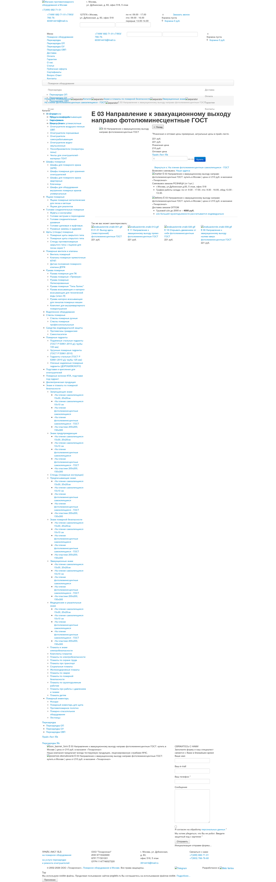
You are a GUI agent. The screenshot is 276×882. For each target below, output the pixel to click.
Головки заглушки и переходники (67, 215)
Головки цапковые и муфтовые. (66, 225)
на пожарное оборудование (56, 854)
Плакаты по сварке (60, 672)
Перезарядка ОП (56, 43)
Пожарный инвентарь (57, 698)
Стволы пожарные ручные (64, 318)
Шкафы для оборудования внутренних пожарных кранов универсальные (65, 190)
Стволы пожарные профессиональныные (62, 323)
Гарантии (52, 59)
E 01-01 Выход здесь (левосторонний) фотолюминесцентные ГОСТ (106, 233)
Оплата (51, 56)
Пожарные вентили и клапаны (62, 251)
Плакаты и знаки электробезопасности (61, 649)
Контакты (52, 78)
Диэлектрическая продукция (61, 382)
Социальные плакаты (61, 666)
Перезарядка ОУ (56, 46)
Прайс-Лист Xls (50, 736)
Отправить (182, 841)
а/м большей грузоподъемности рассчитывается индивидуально (190, 213)
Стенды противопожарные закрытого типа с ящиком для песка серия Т (65, 244)
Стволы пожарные (55, 314)
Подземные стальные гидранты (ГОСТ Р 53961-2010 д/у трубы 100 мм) (66, 343)
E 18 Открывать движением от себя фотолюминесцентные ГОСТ (180, 233)
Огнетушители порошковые (64, 132)
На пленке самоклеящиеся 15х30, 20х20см (68, 396)
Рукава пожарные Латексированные (59, 281)
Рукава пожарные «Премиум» (66, 276)
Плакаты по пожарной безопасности (61, 677)
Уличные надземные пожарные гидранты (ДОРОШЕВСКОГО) (66, 364)
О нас (50, 62)
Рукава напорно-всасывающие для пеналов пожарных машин (66, 300)
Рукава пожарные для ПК (63, 273)
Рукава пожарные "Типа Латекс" (67, 286)
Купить (199, 159)
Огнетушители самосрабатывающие (61, 137)
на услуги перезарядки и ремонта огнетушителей (55, 861)
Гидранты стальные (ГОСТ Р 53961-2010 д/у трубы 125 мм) (66, 358)
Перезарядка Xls (51, 743)
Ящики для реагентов (61, 206)
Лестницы (55, 717)
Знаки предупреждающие (63, 433)
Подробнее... (183, 875)
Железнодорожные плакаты (65, 669)
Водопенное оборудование (60, 311)
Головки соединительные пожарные (65, 209)
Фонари (54, 701)
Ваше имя (180, 755)
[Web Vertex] (227, 867)
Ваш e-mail (180, 766)
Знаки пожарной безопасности (66, 519)
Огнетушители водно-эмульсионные (61, 144)
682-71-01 (51, 9)
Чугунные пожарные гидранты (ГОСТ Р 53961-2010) (66, 351)
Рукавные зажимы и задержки (65, 228)
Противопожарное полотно (64, 707)
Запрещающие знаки (61, 391)
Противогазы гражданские (63, 330)
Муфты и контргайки (61, 212)
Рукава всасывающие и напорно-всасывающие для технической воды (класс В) (67, 292)
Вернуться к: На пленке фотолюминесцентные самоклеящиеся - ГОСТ (191, 167)
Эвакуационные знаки (61, 560)
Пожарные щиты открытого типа (67, 238)
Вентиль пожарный (60, 254)
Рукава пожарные (55, 270)
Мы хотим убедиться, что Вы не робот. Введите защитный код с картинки (200, 835)
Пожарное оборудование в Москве (101, 867)
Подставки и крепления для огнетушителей (60, 371)
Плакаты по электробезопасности (67, 656)
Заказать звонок (181, 14)
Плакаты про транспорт (62, 663)
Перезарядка (54, 40)
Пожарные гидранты (57, 337)
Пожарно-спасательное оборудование (62, 712)
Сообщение (181, 787)
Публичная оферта (57, 68)
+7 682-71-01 (56, 14)
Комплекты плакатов (61, 653)
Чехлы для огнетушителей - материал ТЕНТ (64, 157)
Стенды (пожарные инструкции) (67, 474)
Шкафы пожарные (55, 161)
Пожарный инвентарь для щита (66, 704)
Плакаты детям (58, 695)
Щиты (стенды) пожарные (59, 231)
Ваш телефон (183, 776)
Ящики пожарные (55, 196)
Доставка (51, 52)
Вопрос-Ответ (54, 75)
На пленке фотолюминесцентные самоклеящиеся (66, 411)
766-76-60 (199, 858)
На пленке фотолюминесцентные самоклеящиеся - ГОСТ (66, 420)
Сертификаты (54, 71)
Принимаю (50, 879)
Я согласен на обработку (201, 829)
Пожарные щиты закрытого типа (67, 235)
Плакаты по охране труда (63, 660)
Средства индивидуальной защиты (64, 327)
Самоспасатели (58, 334)
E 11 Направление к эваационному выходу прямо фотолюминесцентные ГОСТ (143, 233)
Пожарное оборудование (60, 36)
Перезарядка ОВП (56, 49)
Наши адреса (183, 170)
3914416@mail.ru (59, 20)
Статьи (50, 65)
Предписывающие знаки (63, 477)
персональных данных (213, 829)
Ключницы (55, 183)
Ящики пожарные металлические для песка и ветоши (67, 201)
